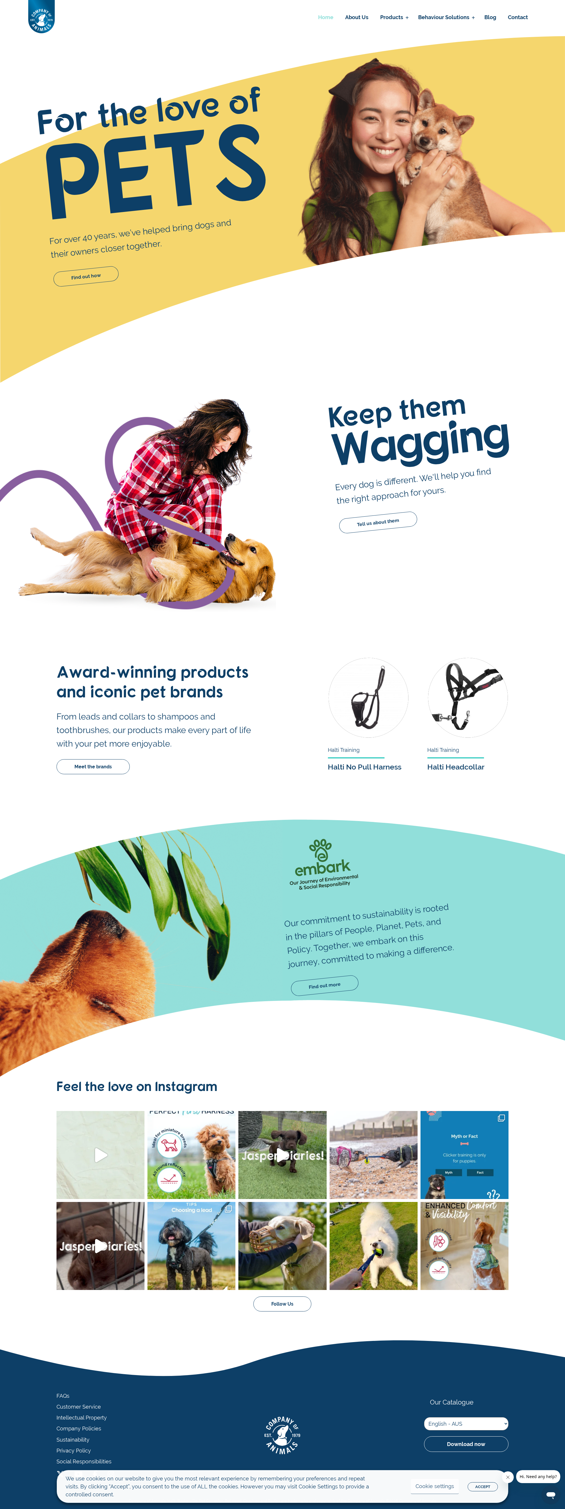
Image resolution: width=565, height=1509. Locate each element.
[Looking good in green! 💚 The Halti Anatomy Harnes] (464, 1246)
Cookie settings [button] (435, 1486)
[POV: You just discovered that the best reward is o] (374, 1246)
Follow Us (282, 1304)
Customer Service (78, 1406)
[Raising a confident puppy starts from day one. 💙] (282, 1155)
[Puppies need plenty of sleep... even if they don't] (100, 1246)
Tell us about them (378, 523)
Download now (466, 1444)
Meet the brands (93, 767)
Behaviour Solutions (443, 17)
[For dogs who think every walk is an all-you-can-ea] (282, 1246)
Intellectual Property (81, 1417)
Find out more (325, 985)
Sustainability (72, 1439)
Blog (490, 17)
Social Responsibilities (84, 1461)
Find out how (86, 276)
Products (391, 17)
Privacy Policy (73, 1450)
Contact (518, 17)
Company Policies (78, 1428)
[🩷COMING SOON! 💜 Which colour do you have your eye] (100, 1155)
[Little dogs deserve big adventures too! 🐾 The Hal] (191, 1155)
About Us (356, 17)
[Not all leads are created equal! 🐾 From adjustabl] (191, 1246)
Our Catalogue (451, 1402)
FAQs (62, 1396)
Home (325, 17)
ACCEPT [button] (482, 1487)
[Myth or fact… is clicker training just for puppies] (464, 1155)
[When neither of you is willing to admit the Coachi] (374, 1155)
